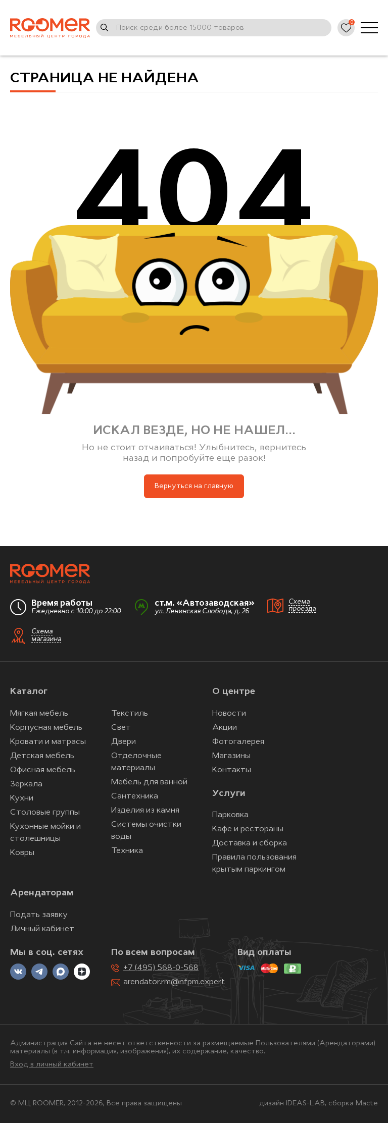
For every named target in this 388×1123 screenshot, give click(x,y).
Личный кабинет (42, 929)
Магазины (231, 756)
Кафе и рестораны (247, 829)
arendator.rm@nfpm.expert (174, 982)
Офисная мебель (42, 770)
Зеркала (26, 784)
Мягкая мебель (39, 714)
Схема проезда (302, 606)
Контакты (231, 770)
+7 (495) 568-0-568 (161, 968)
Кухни (21, 798)
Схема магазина (46, 635)
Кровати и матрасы (48, 742)
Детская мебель (42, 756)
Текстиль (129, 714)
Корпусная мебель (46, 728)
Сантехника (134, 796)
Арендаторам (42, 893)
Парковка (230, 815)
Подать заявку (39, 915)
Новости (229, 714)
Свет (121, 728)
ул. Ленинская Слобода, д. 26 (202, 611)
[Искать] (104, 27)
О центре (233, 692)
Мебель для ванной (149, 782)
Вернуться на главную (194, 486)
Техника (127, 851)
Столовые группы (45, 813)
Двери (123, 742)
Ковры (22, 853)
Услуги (228, 793)
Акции (224, 728)
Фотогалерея (238, 742)
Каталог (28, 692)
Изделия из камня (145, 811)
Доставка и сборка (249, 843)
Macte (367, 1103)
